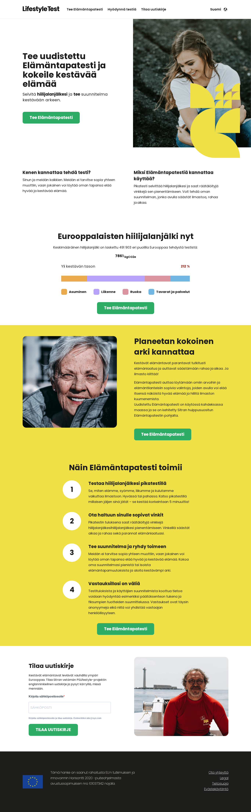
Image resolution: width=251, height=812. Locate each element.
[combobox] (218, 9)
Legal (224, 778)
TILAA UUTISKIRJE (53, 730)
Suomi (215, 9)
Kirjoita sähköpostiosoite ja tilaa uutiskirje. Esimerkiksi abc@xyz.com (65, 718)
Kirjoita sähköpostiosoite (46, 696)
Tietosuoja (220, 783)
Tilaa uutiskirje (153, 9)
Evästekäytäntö (216, 789)
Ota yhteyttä (218, 772)
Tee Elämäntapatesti (85, 9)
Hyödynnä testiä (122, 9)
